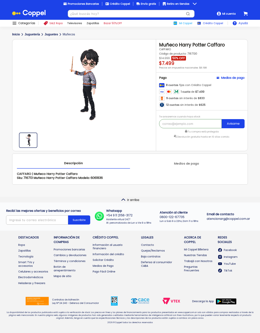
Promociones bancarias (69, 249)
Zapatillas (24, 251)
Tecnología (25, 256)
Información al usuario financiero (108, 246)
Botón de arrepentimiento (65, 268)
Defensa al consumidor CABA (156, 264)
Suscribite (79, 220)
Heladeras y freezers (31, 283)
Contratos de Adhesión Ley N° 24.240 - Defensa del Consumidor (75, 301)
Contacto (147, 245)
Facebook (230, 250)
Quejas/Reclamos (153, 251)
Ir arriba (133, 200)
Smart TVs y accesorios (26, 264)
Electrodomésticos (30, 277)
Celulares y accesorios (33, 271)
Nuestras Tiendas (195, 255)
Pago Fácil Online (104, 271)
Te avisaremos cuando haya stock (179, 116)
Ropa (21, 245)
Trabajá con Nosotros (198, 261)
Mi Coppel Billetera (196, 249)
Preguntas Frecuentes (191, 268)
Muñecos (69, 34)
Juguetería (32, 34)
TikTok (228, 270)
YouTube (230, 264)
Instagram (231, 257)
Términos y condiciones (69, 261)
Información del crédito (108, 254)
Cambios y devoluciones (70, 255)
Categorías (26, 23)
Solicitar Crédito (103, 260)
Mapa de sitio (62, 276)
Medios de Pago (103, 266)
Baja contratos (150, 256)
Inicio (16, 34)
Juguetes (51, 34)
